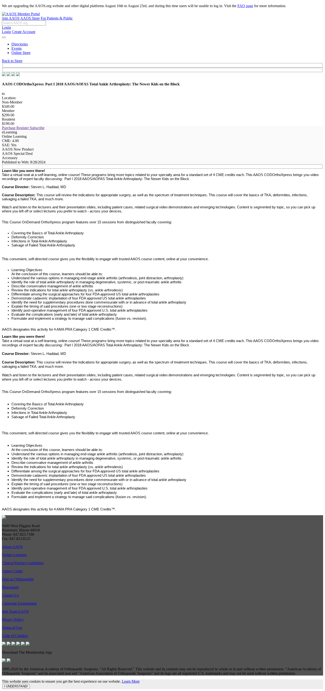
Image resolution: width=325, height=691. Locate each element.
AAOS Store (30, 18)
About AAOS (12, 547)
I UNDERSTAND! (16, 686)
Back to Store (12, 61)
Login (6, 27)
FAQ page (245, 6)
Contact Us (10, 595)
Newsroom (10, 587)
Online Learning (14, 555)
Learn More (131, 681)
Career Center (12, 571)
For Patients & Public (57, 18)
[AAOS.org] (4, 518)
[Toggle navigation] (4, 37)
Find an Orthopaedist (18, 579)
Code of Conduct (15, 636)
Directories (19, 44)
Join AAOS (11, 18)
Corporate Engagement (19, 603)
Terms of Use (12, 628)
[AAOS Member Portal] (21, 14)
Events (16, 48)
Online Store (20, 53)
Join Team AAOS (15, 611)
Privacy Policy (13, 619)
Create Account (23, 32)
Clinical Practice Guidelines (23, 563)
